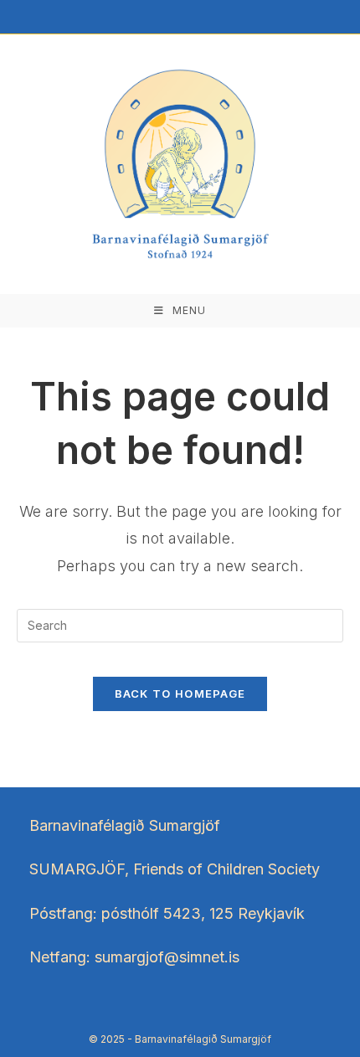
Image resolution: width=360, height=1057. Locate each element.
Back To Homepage (180, 693)
